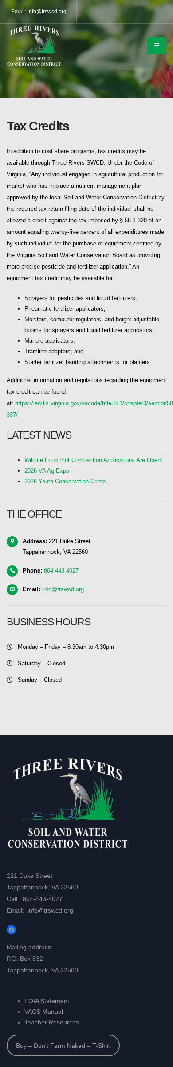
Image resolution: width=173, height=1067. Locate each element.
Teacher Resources (51, 1022)
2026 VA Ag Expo (46, 470)
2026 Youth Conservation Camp (65, 481)
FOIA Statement (46, 1000)
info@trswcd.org (47, 11)
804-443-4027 (61, 570)
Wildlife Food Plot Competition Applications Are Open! (93, 460)
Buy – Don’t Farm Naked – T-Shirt (63, 1045)
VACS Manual (43, 1011)
